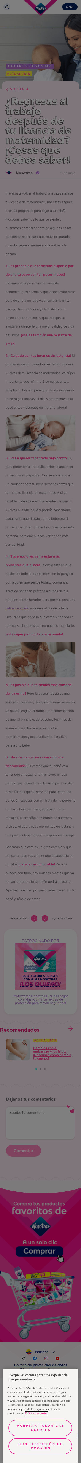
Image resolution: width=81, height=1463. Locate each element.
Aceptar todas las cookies (40, 1428)
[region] (40, 1416)
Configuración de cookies (40, 1446)
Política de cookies (36, 1413)
